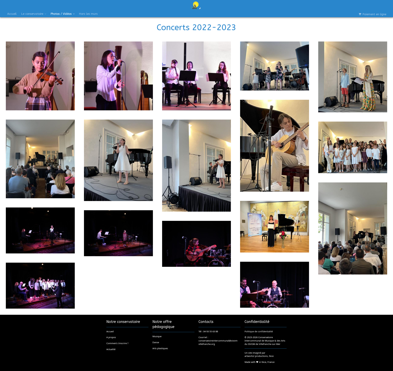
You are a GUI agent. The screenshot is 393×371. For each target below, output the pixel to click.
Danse (155, 342)
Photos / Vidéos (61, 14)
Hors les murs (88, 14)
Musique (156, 336)
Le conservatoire (32, 14)
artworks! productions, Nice (259, 356)
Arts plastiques (160, 348)
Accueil (12, 14)
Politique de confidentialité (259, 331)
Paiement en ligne (374, 14)
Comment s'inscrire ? (117, 343)
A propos (111, 337)
